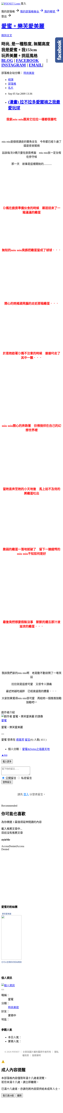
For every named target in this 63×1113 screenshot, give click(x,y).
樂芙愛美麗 (6, 914)
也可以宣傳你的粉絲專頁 (11, 962)
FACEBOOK (27, 60)
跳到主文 (6, 35)
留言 (27, 739)
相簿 (10, 79)
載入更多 (7, 761)
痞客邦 (20, 739)
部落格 (12, 83)
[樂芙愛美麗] (11, 958)
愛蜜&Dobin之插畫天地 (36, 749)
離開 (19, 1095)
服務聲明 (36, 1055)
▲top (4, 755)
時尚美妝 (29, 73)
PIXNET (15, 1052)
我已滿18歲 (8, 1095)
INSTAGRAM (13, 65)
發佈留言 (7, 782)
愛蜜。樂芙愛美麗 (22, 26)
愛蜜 (4, 720)
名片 (10, 87)
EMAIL (35, 65)
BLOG (7, 60)
